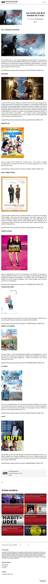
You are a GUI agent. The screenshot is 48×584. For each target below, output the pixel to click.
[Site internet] (10, 475)
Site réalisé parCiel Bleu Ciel (42, 581)
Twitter (4, 567)
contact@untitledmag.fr (7, 574)
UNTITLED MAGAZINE (12, 2)
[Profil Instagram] (9, 475)
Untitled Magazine (39, 19)
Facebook (5, 566)
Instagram (5, 564)
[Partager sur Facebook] (34, 22)
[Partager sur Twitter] (36, 22)
